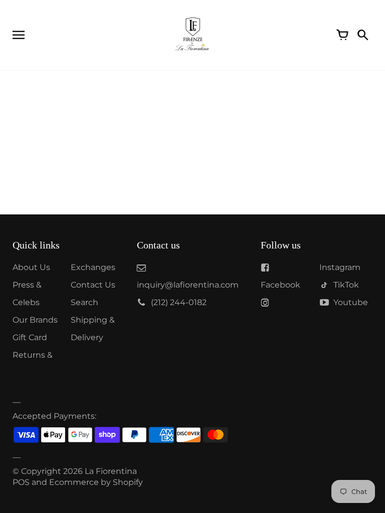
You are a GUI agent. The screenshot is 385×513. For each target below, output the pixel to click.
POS (21, 482)
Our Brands (35, 320)
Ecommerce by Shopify (96, 482)
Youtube (350, 302)
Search (84, 302)
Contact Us (93, 285)
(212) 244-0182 (179, 302)
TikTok (346, 285)
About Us (31, 267)
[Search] (362, 35)
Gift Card (30, 337)
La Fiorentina (111, 471)
